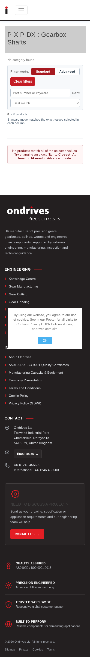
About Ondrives (20, 357)
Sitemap (10, 649)
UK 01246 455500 (27, 465)
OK (45, 340)
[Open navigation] (21, 10)
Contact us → (27, 534)
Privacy (23, 649)
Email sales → (28, 454)
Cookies (38, 649)
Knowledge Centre (22, 279)
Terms (51, 649)
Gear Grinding (19, 302)
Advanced (67, 71)
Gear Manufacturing (23, 286)
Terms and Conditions (25, 388)
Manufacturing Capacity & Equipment (36, 372)
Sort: (76, 93)
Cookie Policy (18, 395)
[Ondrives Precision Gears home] (33, 213)
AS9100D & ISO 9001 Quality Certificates (39, 365)
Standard (43, 71)
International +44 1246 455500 (36, 470)
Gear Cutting (18, 294)
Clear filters (22, 81)
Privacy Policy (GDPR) (25, 403)
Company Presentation (25, 380)
